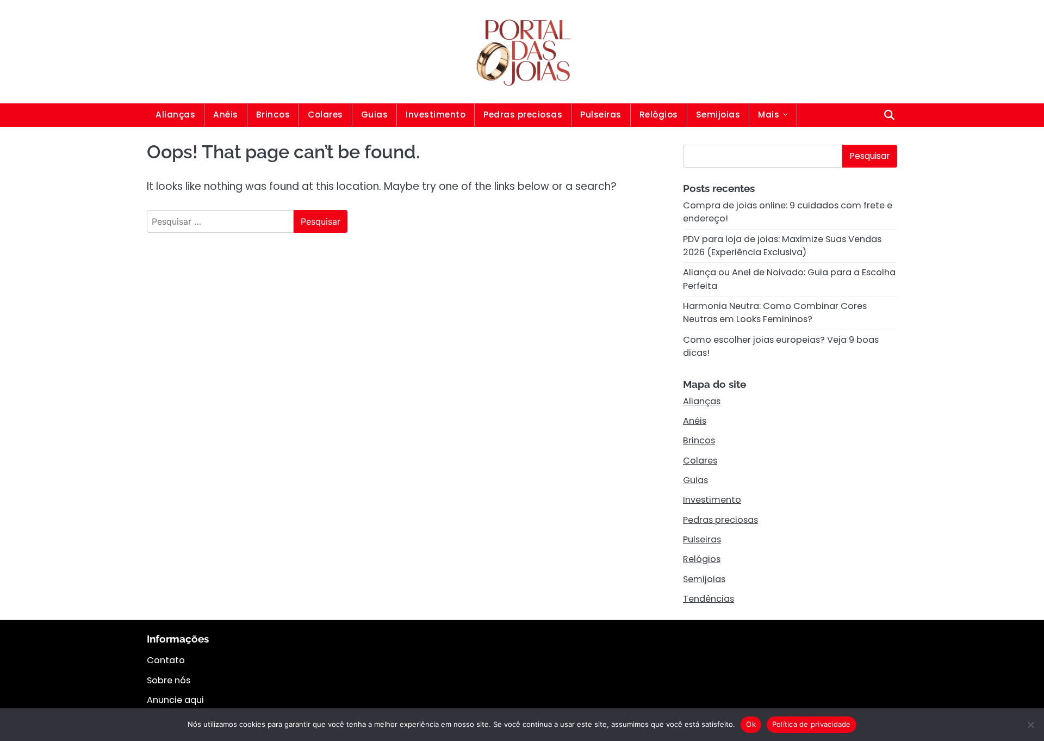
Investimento (435, 114)
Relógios (658, 114)
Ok (751, 724)
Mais (768, 114)
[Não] (1030, 724)
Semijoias (718, 114)
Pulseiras (601, 114)
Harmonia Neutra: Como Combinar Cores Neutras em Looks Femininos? (775, 312)
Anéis (225, 114)
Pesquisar (869, 156)
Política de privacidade (811, 724)
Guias (374, 114)
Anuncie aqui (175, 700)
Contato (166, 660)
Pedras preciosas (522, 114)
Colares (325, 114)
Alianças (175, 114)
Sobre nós (168, 680)
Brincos (273, 114)
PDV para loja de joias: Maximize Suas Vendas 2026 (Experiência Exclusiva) (782, 245)
